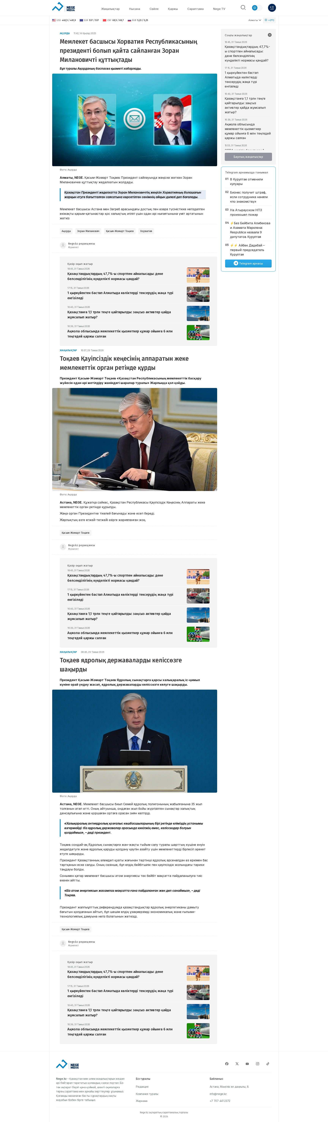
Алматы (253, 20)
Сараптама (195, 9)
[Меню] (272, 8)
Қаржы (173, 9)
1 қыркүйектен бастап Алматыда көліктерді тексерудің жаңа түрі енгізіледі (241, 79)
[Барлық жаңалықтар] (269, 35)
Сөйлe (154, 9)
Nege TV (219, 9)
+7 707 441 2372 (220, 1100)
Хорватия (146, 231)
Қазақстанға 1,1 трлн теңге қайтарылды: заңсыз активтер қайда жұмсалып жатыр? (245, 105)
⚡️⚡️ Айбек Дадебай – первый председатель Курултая (247, 249)
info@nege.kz (218, 1093)
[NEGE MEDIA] (63, 7)
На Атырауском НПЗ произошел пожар (246, 212)
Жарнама (141, 1100)
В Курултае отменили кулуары (246, 181)
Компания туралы (147, 1093)
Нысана (134, 9)
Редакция (142, 1086)
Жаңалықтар (110, 9)
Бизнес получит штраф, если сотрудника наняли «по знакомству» (249, 196)
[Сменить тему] (257, 8)
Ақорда (65, 33)
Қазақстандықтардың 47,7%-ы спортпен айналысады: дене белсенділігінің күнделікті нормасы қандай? (247, 53)
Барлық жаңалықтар (248, 157)
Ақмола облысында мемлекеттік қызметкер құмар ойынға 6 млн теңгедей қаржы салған (248, 131)
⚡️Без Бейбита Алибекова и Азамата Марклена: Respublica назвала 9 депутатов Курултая (250, 230)
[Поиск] (243, 8)
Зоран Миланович (88, 231)
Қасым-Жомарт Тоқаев (120, 231)
